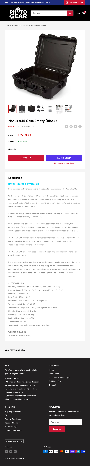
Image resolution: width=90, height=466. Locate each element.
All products (16, 25)
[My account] (78, 13)
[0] (83, 13)
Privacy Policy (11, 426)
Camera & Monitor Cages (59, 377)
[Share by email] (80, 126)
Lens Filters (54, 374)
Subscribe (57, 429)
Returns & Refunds (12, 423)
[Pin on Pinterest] (71, 126)
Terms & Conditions (13, 419)
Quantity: (12, 149)
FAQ (7, 415)
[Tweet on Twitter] (75, 126)
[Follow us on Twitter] (10, 451)
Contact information (13, 430)
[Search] (70, 13)
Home (7, 25)
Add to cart (26, 158)
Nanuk (11, 127)
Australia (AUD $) (12, 441)
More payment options (64, 163)
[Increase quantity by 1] (32, 149)
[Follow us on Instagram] (15, 451)
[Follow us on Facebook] (6, 451)
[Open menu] (6, 13)
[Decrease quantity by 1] (20, 149)
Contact (52, 385)
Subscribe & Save (76, 2)
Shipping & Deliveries (14, 411)
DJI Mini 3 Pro (55, 381)
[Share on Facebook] (66, 126)
